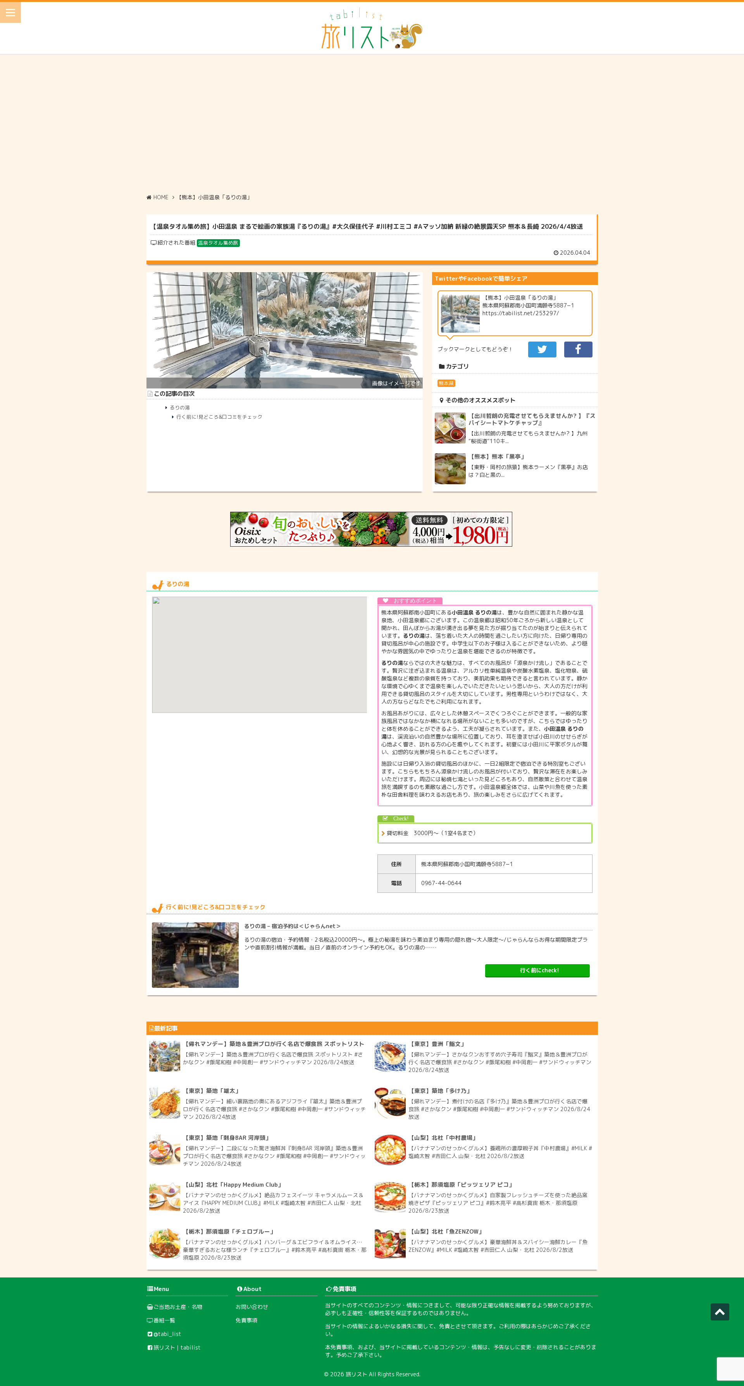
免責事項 (246, 1320)
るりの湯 (180, 407)
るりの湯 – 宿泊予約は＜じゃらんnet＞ (292, 926)
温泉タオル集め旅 (218, 242)
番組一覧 (164, 1320)
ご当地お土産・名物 (177, 1306)
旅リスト (356, 1374)
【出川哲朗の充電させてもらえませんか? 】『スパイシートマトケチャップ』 (532, 419)
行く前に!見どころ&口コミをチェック (219, 416)
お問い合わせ (252, 1306)
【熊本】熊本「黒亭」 (497, 456)
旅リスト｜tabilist (177, 1347)
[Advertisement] (372, 123)
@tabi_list (167, 1334)
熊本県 (446, 383)
